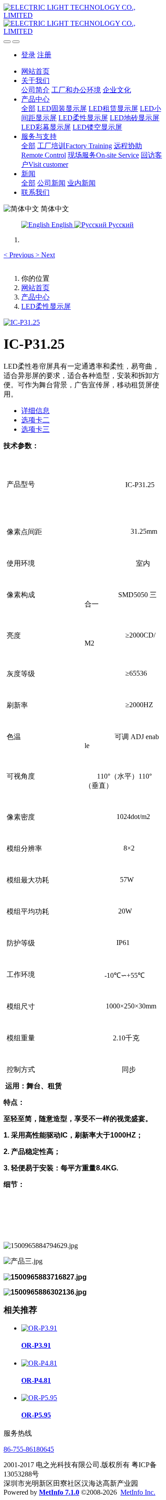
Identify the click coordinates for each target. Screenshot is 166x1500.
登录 (28, 55)
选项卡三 (35, 429)
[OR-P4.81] (39, 1363)
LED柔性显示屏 (46, 306)
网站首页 (35, 71)
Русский (120, 224)
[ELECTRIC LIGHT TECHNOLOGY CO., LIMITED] (83, 19)
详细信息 (35, 410)
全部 (28, 108)
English (62, 224)
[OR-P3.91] (39, 1328)
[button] (19, 255)
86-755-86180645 (29, 1449)
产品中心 (35, 297)
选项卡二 (35, 420)
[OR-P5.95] (39, 1398)
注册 (44, 55)
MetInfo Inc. (137, 1492)
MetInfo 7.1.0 (59, 1492)
